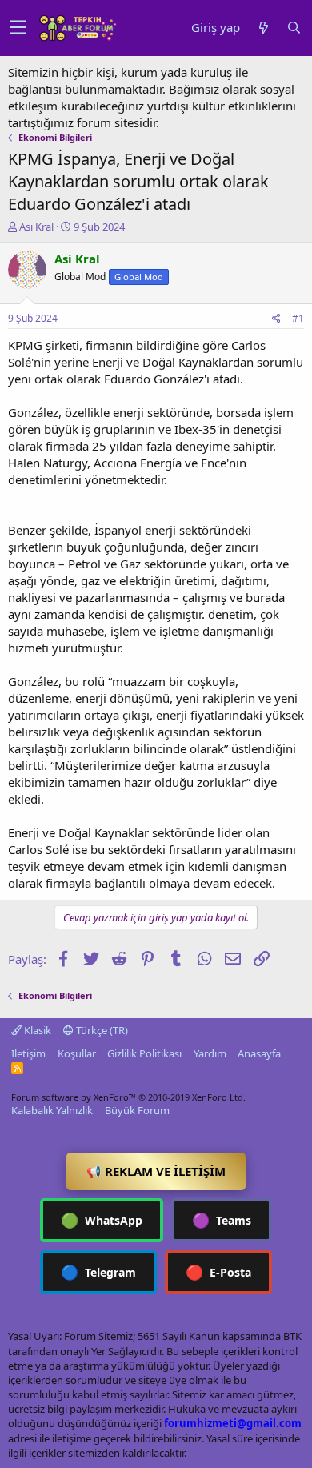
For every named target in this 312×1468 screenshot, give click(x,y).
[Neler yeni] (263, 27)
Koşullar (77, 1053)
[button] (18, 28)
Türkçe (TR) (101, 1030)
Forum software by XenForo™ (128, 1097)
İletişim (28, 1053)
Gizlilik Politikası (144, 1053)
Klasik (36, 1030)
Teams (221, 1219)
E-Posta (218, 1271)
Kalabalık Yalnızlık (52, 1110)
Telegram (98, 1271)
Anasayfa (259, 1053)
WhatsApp (101, 1219)
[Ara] (293, 27)
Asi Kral (36, 226)
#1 (298, 318)
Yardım (210, 1053)
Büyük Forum (137, 1110)
